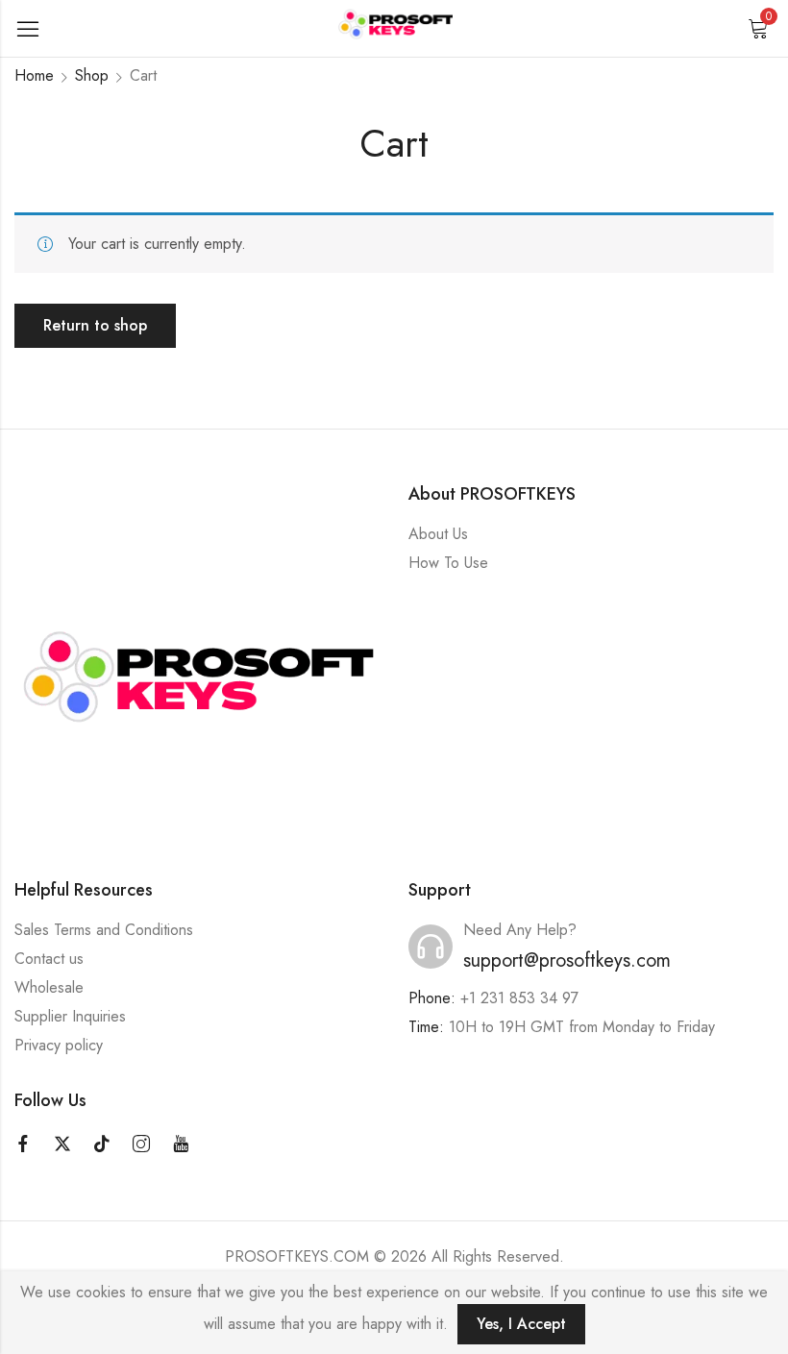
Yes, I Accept (521, 1324)
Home (34, 75)
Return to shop (95, 325)
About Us (438, 534)
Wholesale (49, 987)
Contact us (49, 959)
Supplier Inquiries (70, 1016)
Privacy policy (58, 1045)
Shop (92, 75)
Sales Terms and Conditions (103, 930)
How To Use (448, 563)
